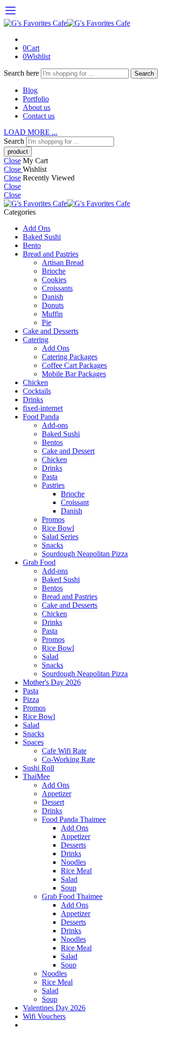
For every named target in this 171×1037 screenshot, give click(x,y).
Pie (46, 322)
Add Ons (36, 228)
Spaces (33, 742)
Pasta (49, 477)
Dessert (53, 802)
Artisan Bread (63, 262)
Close (12, 161)
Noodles (73, 862)
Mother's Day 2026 (52, 682)
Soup (68, 888)
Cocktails (37, 391)
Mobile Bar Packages (74, 374)
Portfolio (36, 99)
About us (36, 107)
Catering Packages (69, 357)
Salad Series (60, 537)
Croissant (75, 502)
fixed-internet (43, 408)
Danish (52, 297)
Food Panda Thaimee (74, 819)
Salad (50, 656)
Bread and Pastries (50, 254)
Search (144, 73)
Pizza (31, 699)
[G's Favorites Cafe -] (67, 23)
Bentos (52, 442)
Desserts (73, 845)
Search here (22, 73)
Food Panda (41, 417)
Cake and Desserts (50, 331)
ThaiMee (36, 776)
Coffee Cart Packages (74, 365)
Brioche (54, 271)
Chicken (35, 382)
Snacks (52, 545)
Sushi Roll (38, 768)
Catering (35, 340)
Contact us (39, 116)
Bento (32, 245)
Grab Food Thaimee (72, 896)
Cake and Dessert (68, 451)
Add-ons (55, 425)
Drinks (33, 399)
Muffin (52, 314)
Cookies (54, 280)
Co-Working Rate (68, 759)
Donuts (53, 305)
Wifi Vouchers (44, 1016)
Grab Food (39, 562)
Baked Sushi (42, 237)
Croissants (57, 288)
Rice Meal (76, 871)
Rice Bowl (58, 528)
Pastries (53, 485)
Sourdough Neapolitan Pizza (85, 554)
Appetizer (56, 794)
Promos (53, 519)
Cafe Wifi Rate (64, 751)
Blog (30, 90)
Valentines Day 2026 (54, 1008)
